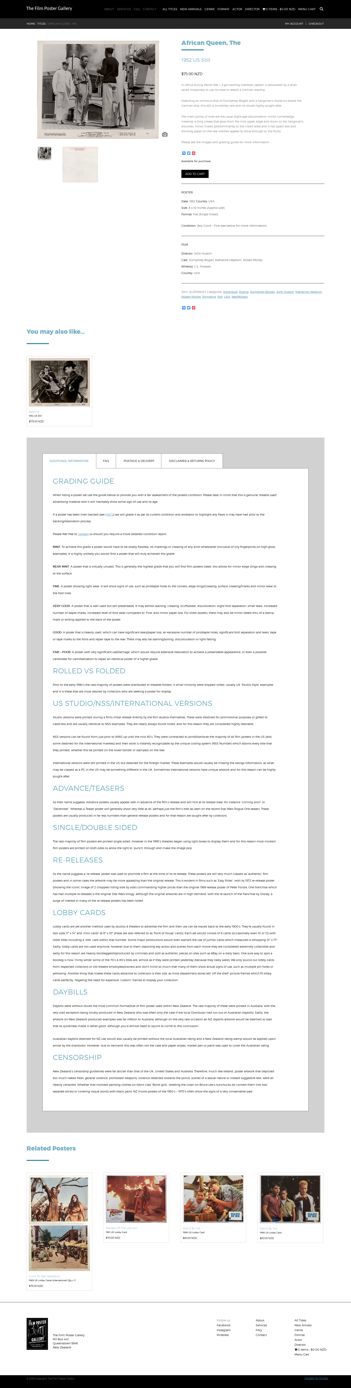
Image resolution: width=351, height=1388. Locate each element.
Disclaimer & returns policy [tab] (192, 461)
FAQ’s (109, 514)
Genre (210, 9)
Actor (237, 9)
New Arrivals (191, 9)
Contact (149, 9)
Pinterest (223, 1335)
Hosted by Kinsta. (316, 1378)
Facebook (223, 1325)
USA (227, 296)
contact (83, 534)
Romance (209, 296)
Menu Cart (307, 9)
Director (252, 9)
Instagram (224, 1330)
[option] (98, 90)
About (109, 9)
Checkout (316, 23)
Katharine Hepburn (308, 292)
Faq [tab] (106, 461)
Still (220, 296)
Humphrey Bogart (262, 292)
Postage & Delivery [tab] (139, 461)
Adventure (230, 292)
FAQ (137, 9)
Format (224, 9)
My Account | (295, 23)
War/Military (240, 296)
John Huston (285, 292)
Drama (243, 292)
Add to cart (195, 174)
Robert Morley (191, 296)
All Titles (169, 9)
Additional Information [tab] (69, 461)
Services (124, 9)
